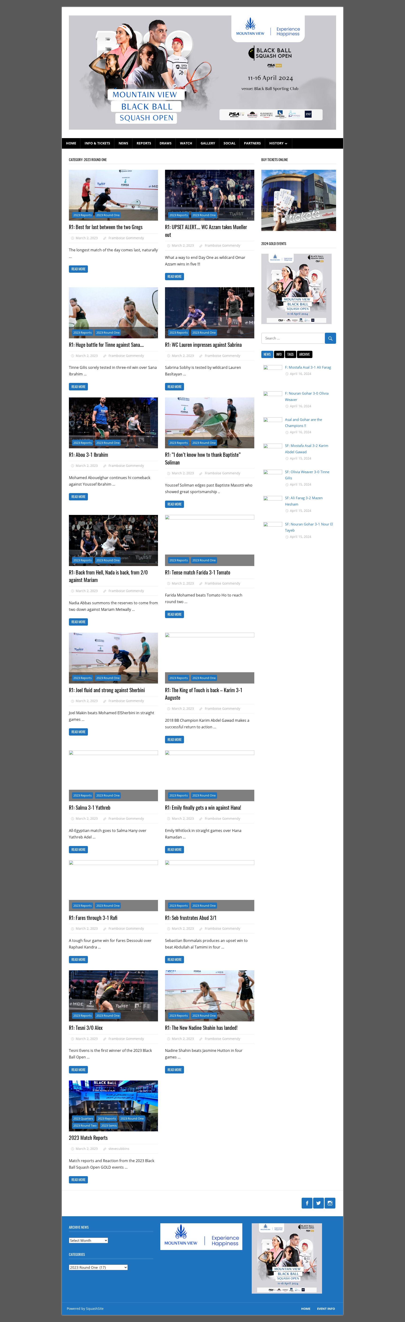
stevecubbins (119, 1148)
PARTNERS (252, 143)
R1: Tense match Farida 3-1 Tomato (197, 572)
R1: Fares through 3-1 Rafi (93, 917)
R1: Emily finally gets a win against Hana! (203, 807)
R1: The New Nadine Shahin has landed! (201, 1027)
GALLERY (208, 143)
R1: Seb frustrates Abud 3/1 (191, 917)
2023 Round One (108, 215)
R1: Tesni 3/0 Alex (86, 1027)
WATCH (186, 143)
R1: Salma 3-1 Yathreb (89, 807)
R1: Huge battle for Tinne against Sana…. (106, 344)
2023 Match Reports (88, 1137)
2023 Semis (109, 1125)
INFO (279, 354)
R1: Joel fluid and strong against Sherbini (107, 690)
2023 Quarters (83, 1118)
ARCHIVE (304, 354)
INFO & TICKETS (97, 143)
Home (305, 1309)
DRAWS (166, 143)
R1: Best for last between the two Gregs (105, 226)
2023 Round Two (85, 1125)
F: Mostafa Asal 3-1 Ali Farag (308, 367)
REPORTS (144, 143)
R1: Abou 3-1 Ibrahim (88, 454)
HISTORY (276, 143)
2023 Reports (82, 215)
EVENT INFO (326, 1309)
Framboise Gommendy (126, 238)
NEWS (123, 143)
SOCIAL (230, 143)
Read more (78, 268)
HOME (71, 143)
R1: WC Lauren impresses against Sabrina (203, 344)
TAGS (290, 354)
